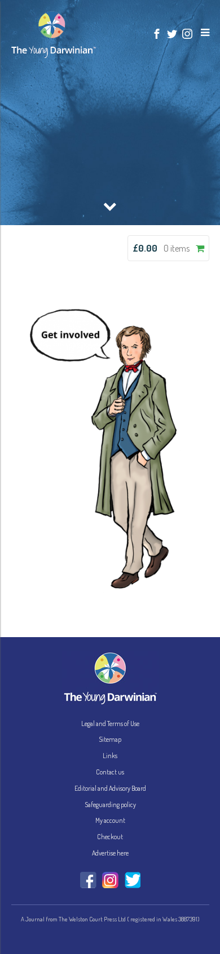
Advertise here (110, 853)
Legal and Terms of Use (110, 723)
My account (110, 820)
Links (110, 755)
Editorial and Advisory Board (110, 788)
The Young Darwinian (53, 35)
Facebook (88, 880)
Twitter (132, 880)
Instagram (110, 880)
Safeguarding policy (110, 804)
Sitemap (110, 739)
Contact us (110, 772)
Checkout (110, 836)
